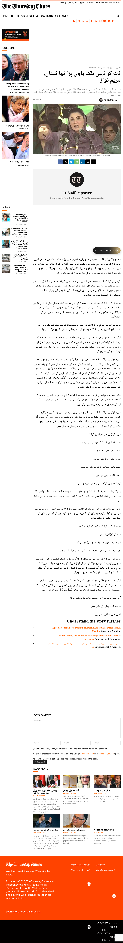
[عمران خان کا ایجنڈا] (107, 781)
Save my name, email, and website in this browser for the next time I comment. (72, 748)
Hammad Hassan (69, 793)
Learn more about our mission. (23, 911)
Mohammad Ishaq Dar (19, 92)
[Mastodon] (113, 21)
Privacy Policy (87, 754)
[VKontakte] (100, 21)
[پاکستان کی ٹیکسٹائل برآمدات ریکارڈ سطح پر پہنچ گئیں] (6, 258)
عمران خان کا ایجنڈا (102, 790)
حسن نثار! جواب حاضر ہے (74, 829)
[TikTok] (87, 21)
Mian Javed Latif (100, 793)
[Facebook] (70, 21)
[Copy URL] (93, 161)
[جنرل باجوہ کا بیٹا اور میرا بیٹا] (15, 109)
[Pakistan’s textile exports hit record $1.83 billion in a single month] (6, 269)
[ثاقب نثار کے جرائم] (76, 781)
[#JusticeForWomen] (107, 821)
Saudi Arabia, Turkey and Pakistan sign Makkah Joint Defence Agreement (19, 231)
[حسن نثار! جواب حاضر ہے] (76, 821)
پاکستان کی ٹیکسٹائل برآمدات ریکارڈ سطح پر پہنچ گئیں (20, 257)
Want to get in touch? (105, 870)
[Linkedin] (83, 21)
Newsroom (92, 68)
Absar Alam (24, 129)
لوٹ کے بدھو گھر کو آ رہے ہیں (45, 829)
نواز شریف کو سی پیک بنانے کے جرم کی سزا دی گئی (45, 792)
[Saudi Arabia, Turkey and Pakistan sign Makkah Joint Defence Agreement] (6, 232)
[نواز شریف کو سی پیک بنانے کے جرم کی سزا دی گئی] (46, 781)
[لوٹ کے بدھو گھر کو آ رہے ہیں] (46, 821)
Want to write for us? (80, 864)
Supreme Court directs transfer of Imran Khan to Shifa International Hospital (20, 218)
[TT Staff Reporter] (101, 100)
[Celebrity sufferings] (15, 145)
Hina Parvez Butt (40, 833)
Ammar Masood (39, 796)
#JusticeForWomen (104, 829)
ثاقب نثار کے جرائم (71, 790)
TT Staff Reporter (112, 100)
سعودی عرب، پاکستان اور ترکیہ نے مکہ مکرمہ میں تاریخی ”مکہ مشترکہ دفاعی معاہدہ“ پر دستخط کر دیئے (19, 244)
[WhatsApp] (76, 161)
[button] (118, 16)
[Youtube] (104, 21)
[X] (96, 21)
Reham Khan (23, 165)
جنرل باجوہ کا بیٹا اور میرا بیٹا (17, 125)
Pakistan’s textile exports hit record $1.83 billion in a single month (20, 268)
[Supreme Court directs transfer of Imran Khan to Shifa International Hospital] (6, 217)
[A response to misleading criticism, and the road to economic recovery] (15, 67)
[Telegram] (71, 161)
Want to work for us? (80, 870)
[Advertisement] (20, 184)
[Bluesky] (109, 21)
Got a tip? (100, 864)
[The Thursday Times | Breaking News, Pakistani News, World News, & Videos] (26, 6)
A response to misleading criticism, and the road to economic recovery (17, 86)
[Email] (87, 161)
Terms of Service (106, 754)
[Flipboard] (74, 21)
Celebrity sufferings (19, 161)
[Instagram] (78, 21)
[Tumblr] (91, 21)
